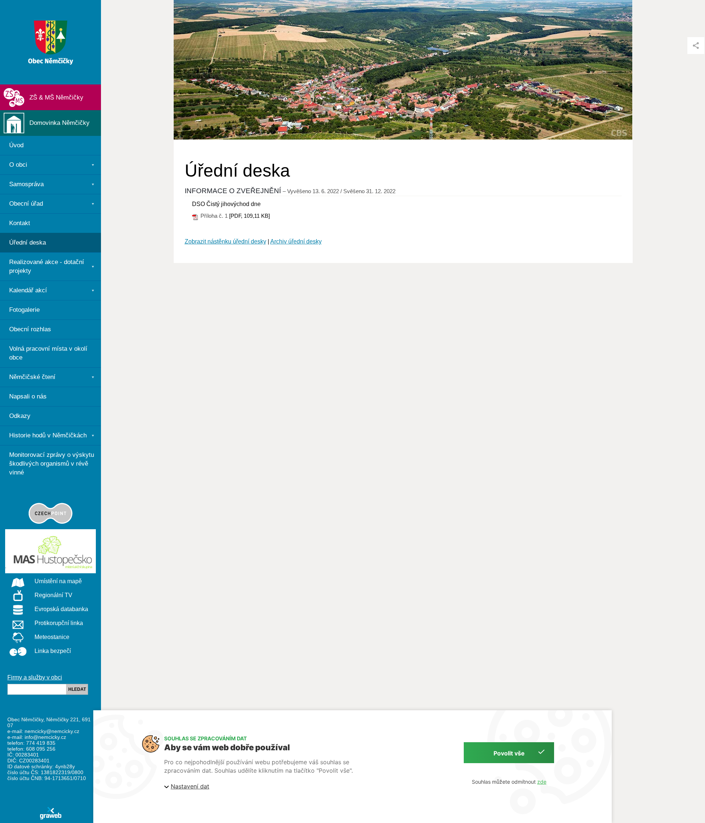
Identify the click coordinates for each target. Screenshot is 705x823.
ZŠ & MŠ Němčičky (56, 97)
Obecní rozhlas (30, 329)
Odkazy (19, 415)
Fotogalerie (24, 309)
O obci (18, 164)
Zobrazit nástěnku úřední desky (225, 241)
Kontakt (19, 223)
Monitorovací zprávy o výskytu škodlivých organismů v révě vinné (51, 463)
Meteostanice (52, 637)
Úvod (16, 145)
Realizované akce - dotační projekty (46, 266)
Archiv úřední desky (296, 241)
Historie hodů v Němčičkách (48, 435)
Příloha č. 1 (214, 216)
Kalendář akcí (28, 290)
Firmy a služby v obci (34, 677)
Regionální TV (53, 595)
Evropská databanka (61, 609)
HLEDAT (77, 689)
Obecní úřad (26, 203)
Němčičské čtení (32, 376)
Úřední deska (27, 242)
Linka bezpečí (53, 651)
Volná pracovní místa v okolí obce (48, 353)
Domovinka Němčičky (59, 122)
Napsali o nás (28, 396)
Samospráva (26, 184)
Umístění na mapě (58, 581)
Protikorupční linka (59, 623)
